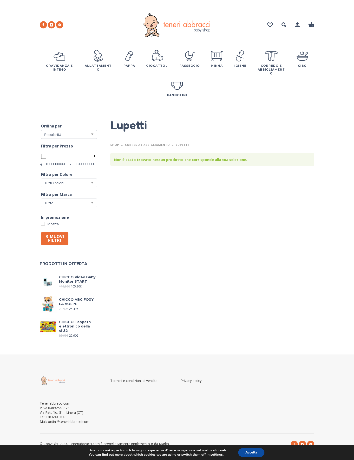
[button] (284, 24)
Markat (165, 443)
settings (216, 455)
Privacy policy (191, 380)
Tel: (53, 417)
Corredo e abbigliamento (147, 145)
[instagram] (51, 24)
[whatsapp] (59, 24)
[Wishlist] (270, 24)
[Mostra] (43, 224)
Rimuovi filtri (54, 238)
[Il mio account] (297, 24)
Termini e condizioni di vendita (133, 380)
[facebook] (43, 24)
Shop (114, 145)
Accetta (251, 452)
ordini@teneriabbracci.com (68, 421)
